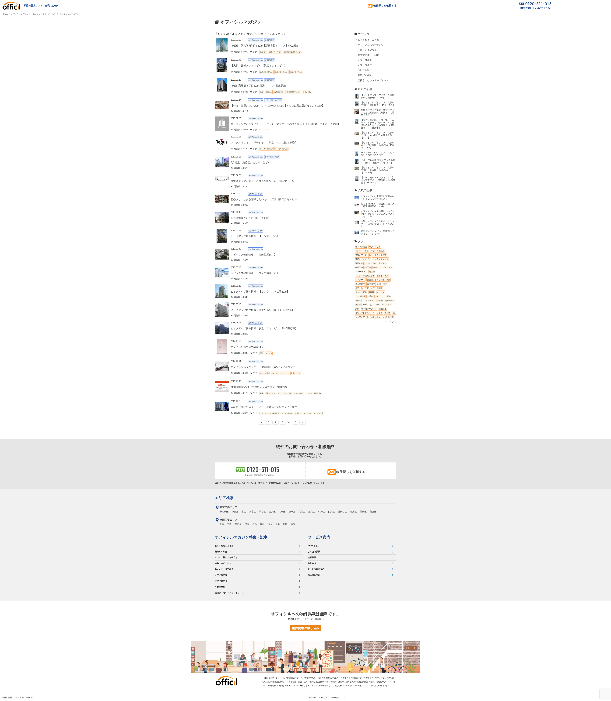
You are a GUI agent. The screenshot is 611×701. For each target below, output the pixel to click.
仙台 (293, 524)
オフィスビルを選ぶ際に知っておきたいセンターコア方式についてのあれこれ (377, 214)
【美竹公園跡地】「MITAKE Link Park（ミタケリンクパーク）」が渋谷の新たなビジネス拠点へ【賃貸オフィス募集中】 (377, 124)
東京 (222, 524)
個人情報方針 (314, 575)
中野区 (321, 511)
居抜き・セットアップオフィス (374, 80)
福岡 (247, 524)
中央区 (235, 511)
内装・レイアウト (367, 50)
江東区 (353, 511)
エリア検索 (224, 498)
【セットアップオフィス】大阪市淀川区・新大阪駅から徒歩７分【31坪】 (377, 135)
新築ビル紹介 (365, 75)
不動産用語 (364, 70)
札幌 (285, 524)
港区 (244, 511)
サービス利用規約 (316, 569)
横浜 (262, 524)
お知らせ (312, 563)
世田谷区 (342, 511)
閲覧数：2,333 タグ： (246, 92)
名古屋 (238, 524)
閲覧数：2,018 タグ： (246, 129)
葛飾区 (373, 511)
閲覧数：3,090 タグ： (246, 52)
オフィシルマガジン (19, 14)
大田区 (282, 511)
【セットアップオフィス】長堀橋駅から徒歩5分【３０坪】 (377, 96)
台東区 (292, 511)
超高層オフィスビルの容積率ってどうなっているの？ (377, 232)
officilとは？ (314, 545)
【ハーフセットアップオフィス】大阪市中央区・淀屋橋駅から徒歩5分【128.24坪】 (378, 180)
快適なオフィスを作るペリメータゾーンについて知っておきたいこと (377, 224)
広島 (254, 524)
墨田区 (363, 511)
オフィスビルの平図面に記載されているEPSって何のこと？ (377, 197)
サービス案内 (319, 537)
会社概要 (312, 557)
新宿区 (252, 511)
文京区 (301, 511)
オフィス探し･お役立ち (370, 45)
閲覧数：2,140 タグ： (246, 148)
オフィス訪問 (365, 60)
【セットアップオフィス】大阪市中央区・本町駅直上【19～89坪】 (378, 103)
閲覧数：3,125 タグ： (246, 393)
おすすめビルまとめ (368, 39)
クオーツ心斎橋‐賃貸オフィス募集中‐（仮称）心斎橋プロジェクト (378, 161)
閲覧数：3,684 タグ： (246, 373)
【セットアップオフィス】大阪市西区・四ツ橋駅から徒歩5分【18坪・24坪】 (377, 145)
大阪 (229, 524)
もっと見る (390, 322)
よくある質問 (314, 551)
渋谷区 (262, 511)
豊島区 (311, 511)
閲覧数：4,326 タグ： (246, 413)
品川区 (272, 511)
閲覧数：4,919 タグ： (246, 72)
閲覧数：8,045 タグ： (246, 353)
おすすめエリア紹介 (368, 55)
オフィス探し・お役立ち (226, 557)
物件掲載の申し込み (305, 628)
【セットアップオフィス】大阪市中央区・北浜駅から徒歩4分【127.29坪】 (377, 170)
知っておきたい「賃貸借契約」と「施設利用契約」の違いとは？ (377, 205)
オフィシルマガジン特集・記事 (241, 537)
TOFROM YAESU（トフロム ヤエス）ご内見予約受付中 (378, 153)
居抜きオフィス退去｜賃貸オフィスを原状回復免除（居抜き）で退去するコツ (377, 112)
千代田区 (224, 511)
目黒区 (331, 511)
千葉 (277, 524)
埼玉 (270, 524)
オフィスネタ (365, 65)
